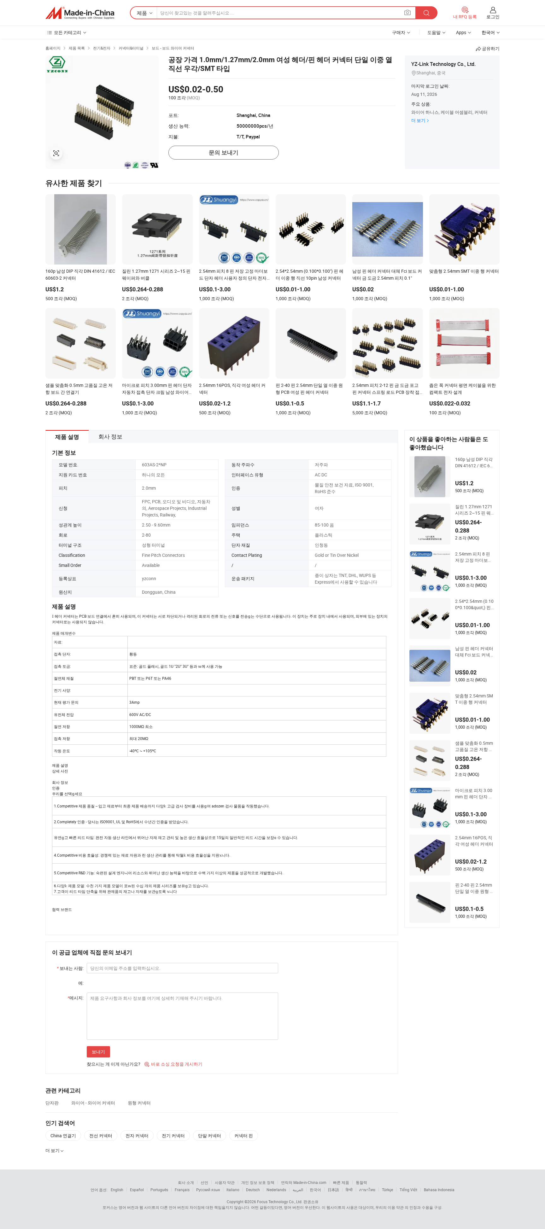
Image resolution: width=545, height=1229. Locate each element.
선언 (204, 1182)
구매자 (398, 32)
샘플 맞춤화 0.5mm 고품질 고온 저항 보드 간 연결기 (474, 746)
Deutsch (253, 1189)
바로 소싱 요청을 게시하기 (173, 1064)
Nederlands (276, 1189)
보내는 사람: (70, 968)
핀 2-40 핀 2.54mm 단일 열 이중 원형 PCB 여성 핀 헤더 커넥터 (474, 888)
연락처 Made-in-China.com (303, 1182)
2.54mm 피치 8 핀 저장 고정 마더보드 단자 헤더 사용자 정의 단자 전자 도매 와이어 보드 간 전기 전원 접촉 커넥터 (474, 557)
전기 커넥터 (173, 1136)
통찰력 (361, 1182)
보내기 (98, 1052)
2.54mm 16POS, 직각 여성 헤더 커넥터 (474, 841)
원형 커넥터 (139, 1103)
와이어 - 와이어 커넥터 (93, 1103)
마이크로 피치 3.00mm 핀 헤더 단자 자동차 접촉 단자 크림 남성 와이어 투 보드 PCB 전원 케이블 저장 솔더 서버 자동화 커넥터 (474, 793)
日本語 (333, 1189)
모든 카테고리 (67, 32)
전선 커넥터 (100, 1136)
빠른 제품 (341, 1182)
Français (182, 1189)
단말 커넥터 (209, 1136)
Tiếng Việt (408, 1189)
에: (81, 983)
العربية (298, 1189)
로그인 (493, 17)
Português (159, 1189)
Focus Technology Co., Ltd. (279, 1201)
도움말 (434, 32)
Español (137, 1189)
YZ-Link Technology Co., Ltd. (443, 64)
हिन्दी (349, 1189)
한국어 (315, 1189)
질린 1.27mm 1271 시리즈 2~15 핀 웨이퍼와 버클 (473, 510)
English (117, 1189)
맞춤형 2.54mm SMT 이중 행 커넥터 (474, 699)
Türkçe (387, 1189)
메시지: (75, 998)
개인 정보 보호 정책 (257, 1182)
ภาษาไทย (367, 1189)
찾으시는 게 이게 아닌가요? (113, 1064)
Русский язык (208, 1189)
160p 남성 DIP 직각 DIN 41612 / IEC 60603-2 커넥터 (474, 462)
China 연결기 (63, 1136)
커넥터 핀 (243, 1136)
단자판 (52, 1103)
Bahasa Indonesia (439, 1189)
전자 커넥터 (137, 1136)
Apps (461, 32)
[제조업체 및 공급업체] (79, 13)
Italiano (232, 1189)
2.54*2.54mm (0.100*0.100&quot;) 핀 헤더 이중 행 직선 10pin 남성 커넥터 (474, 604)
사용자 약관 (225, 1182)
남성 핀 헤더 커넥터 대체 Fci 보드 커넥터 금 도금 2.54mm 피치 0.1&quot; (475, 651)
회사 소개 (186, 1182)
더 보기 (418, 120)
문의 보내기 (223, 152)
